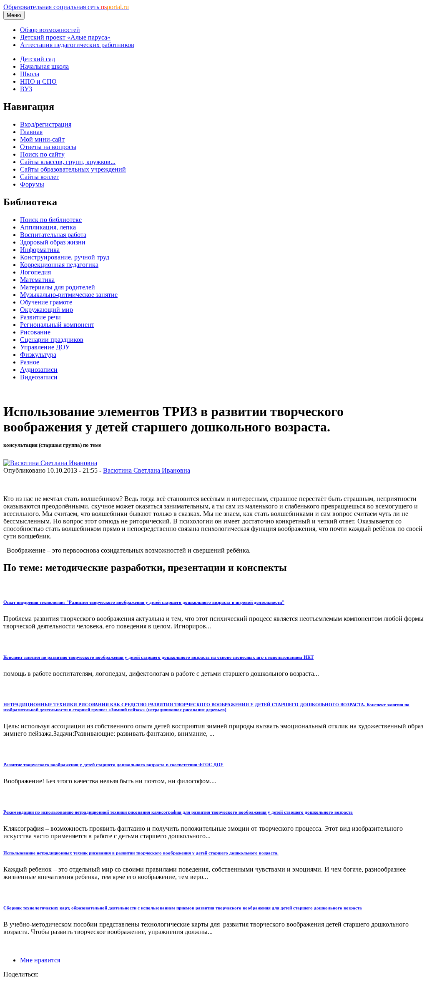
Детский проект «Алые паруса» (65, 37)
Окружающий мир (46, 309)
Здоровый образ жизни (52, 242)
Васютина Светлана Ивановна (146, 470)
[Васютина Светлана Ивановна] (50, 462)
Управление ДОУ (45, 347)
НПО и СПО (38, 81)
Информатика (40, 249)
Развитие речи (40, 317)
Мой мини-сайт (42, 139)
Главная (31, 131)
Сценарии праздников (51, 339)
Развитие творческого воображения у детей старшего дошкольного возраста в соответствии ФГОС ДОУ (113, 764)
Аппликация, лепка (48, 227)
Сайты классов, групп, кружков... (68, 161)
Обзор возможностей (50, 29)
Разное (29, 362)
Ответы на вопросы (48, 146)
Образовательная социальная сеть (66, 6)
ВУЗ (26, 88)
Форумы (32, 184)
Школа (29, 73)
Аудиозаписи (39, 369)
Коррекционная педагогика (59, 264)
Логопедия (35, 272)
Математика (37, 279)
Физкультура (38, 354)
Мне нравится (40, 960)
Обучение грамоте (46, 302)
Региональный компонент (57, 324)
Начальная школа (44, 66)
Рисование (35, 332)
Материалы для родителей (57, 287)
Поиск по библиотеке (51, 219)
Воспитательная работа (53, 234)
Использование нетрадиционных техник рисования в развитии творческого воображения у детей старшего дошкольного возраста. (141, 852)
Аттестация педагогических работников (77, 44)
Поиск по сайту (42, 154)
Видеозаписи (39, 377)
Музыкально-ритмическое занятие (69, 294)
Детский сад (37, 58)
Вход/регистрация (45, 124)
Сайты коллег (39, 176)
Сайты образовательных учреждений (73, 169)
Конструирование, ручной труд (64, 257)
